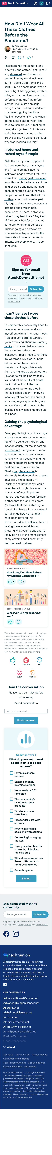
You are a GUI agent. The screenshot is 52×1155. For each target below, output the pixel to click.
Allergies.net (11, 1007)
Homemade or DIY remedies (25, 792)
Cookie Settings (36, 1062)
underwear (36, 87)
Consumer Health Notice (16, 1058)
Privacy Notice (32, 298)
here (38, 652)
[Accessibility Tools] (35, 3)
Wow (18, 673)
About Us (8, 1054)
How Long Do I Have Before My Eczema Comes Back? (24, 574)
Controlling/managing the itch (27, 839)
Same (31, 673)
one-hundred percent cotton (28, 371)
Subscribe (36, 289)
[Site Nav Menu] (48, 3)
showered (16, 74)
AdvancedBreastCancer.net (20, 998)
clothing (9, 199)
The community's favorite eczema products (24, 802)
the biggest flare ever (32, 178)
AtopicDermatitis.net (16, 1022)
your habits (29, 530)
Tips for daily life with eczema (27, 821)
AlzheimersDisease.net (17, 1012)
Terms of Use (14, 301)
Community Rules (12, 1066)
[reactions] (10, 622)
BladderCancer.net (15, 1036)
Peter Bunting (21, 46)
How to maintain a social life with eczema (28, 830)
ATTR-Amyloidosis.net (17, 1026)
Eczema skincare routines (24, 774)
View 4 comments (25, 703)
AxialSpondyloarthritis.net (19, 1031)
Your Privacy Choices (14, 1062)
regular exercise (24, 471)
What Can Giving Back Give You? (24, 614)
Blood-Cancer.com (15, 1041)
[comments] (18, 622)
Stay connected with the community (20, 905)
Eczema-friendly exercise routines (24, 783)
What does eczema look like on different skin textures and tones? (28, 861)
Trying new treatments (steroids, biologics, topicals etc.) (28, 849)
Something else (23, 870)
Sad (37, 661)
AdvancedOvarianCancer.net (21, 1003)
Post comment (26, 720)
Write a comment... (18, 711)
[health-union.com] (16, 956)
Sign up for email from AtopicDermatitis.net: (26, 276)
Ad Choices (30, 1066)
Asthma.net (10, 1017)
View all (10, 1047)
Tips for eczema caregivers (24, 813)
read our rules (26, 692)
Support (25, 661)
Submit (26, 878)
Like (11, 661)
